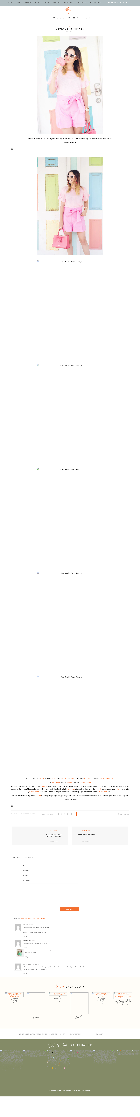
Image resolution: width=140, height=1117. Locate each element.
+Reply (25, 936)
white (100, 789)
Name (26, 865)
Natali (25, 924)
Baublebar (88, 778)
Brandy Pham (86, 782)
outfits (70, 26)
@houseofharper (78, 1045)
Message (27, 880)
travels (79, 1017)
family (57, 998)
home (36, 1017)
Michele (69, 782)
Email (26, 870)
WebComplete (86, 1090)
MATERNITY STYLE (123, 1001)
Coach (64, 778)
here (118, 789)
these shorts (70, 789)
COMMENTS (124, 814)
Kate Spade (56, 782)
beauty (101, 999)
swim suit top (34, 792)
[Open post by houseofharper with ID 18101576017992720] (105, 1061)
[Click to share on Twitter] (61, 814)
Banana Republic (107, 778)
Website (27, 875)
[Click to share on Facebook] (59, 814)
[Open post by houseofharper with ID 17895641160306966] (128, 1061)
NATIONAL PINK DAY (70, 29)
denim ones (103, 792)
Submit (99, 1034)
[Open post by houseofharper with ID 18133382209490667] (58, 1061)
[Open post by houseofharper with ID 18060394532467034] (35, 1061)
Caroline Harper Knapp (32, 950)
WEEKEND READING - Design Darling (33, 918)
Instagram (44, 786)
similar (73, 778)
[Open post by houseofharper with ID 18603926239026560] (11, 1061)
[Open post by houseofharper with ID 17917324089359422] (81, 1061)
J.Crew (42, 778)
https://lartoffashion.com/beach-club (34, 932)
